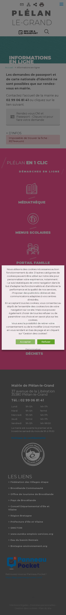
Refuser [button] (45, 341)
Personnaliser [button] (33, 349)
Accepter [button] (25, 341)
